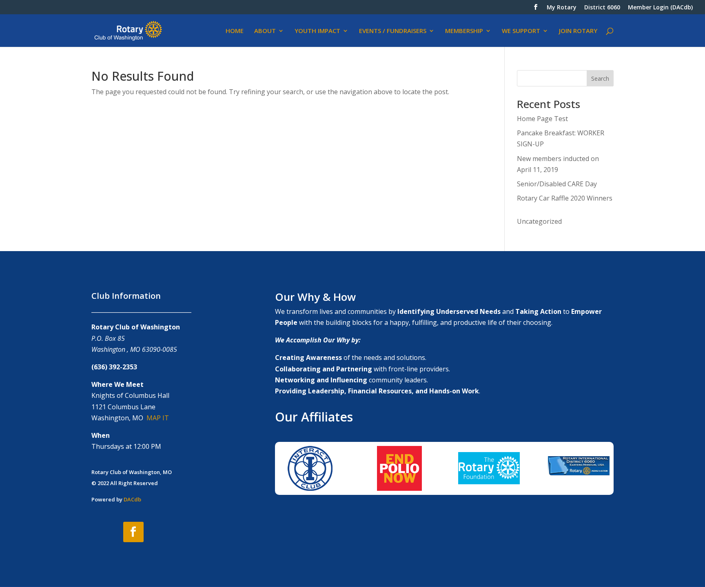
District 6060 (602, 7)
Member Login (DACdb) (660, 7)
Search (600, 78)
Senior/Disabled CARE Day (557, 183)
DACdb (132, 499)
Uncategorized (539, 221)
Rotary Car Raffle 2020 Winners (564, 198)
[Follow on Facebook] (133, 532)
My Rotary (561, 7)
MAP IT (157, 417)
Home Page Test (542, 118)
